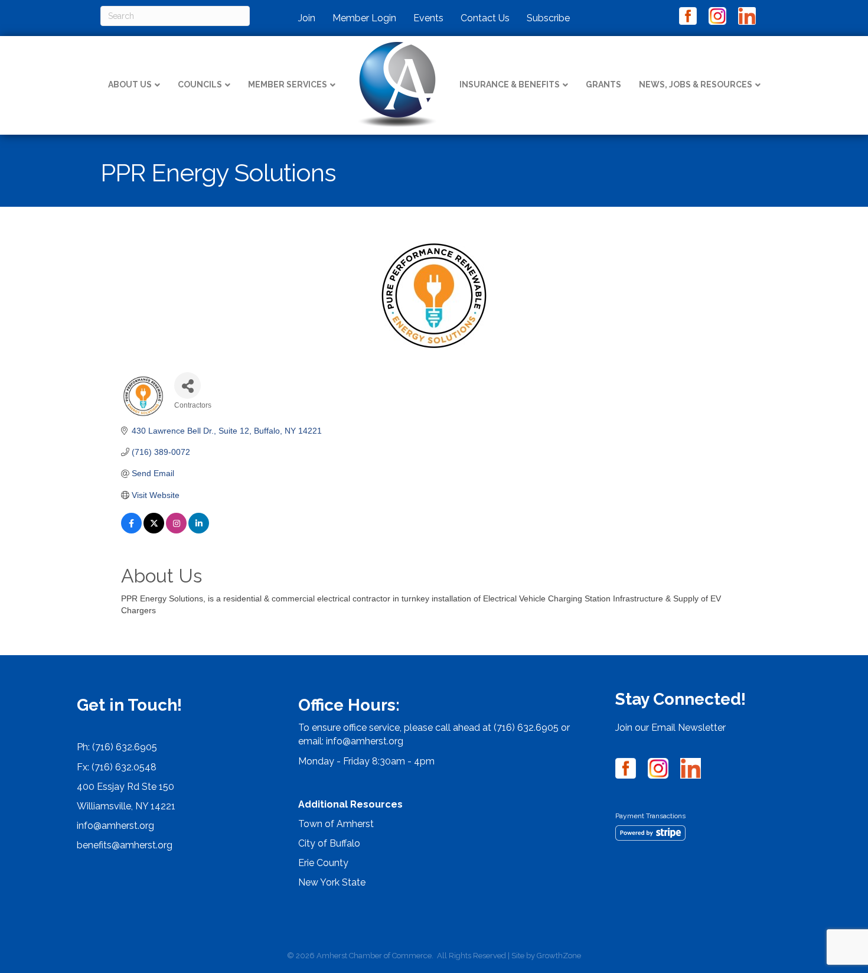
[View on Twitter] (153, 530)
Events (428, 18)
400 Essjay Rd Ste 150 (125, 786)
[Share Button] (187, 385)
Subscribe (548, 18)
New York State (332, 882)
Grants (603, 84)
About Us (130, 84)
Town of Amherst (336, 823)
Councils (200, 84)
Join (306, 18)
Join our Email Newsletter (670, 727)
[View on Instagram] (176, 530)
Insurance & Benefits (509, 84)
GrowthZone (559, 955)
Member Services (287, 84)
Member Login (364, 18)
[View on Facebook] (131, 530)
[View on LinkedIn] (198, 530)
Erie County (323, 862)
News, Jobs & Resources (695, 84)
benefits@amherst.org (124, 845)
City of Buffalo (329, 843)
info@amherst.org (115, 825)
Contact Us (485, 18)
